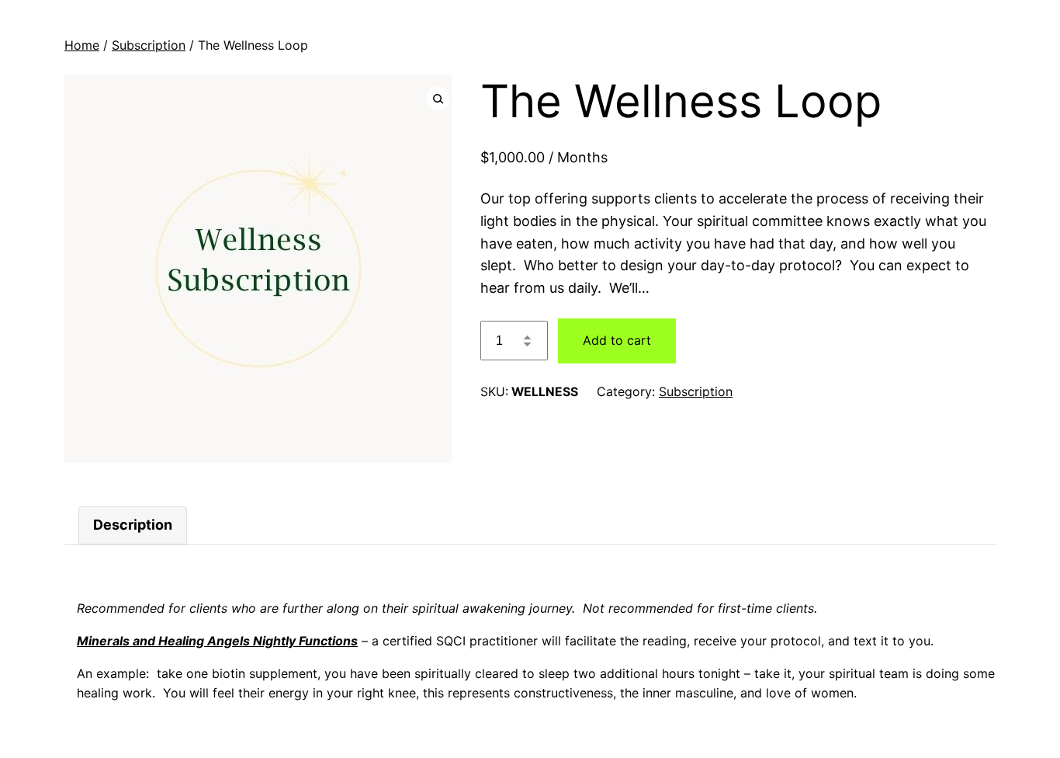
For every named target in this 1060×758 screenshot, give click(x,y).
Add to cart (617, 340)
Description (132, 524)
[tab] (132, 525)
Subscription (148, 45)
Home (81, 45)
